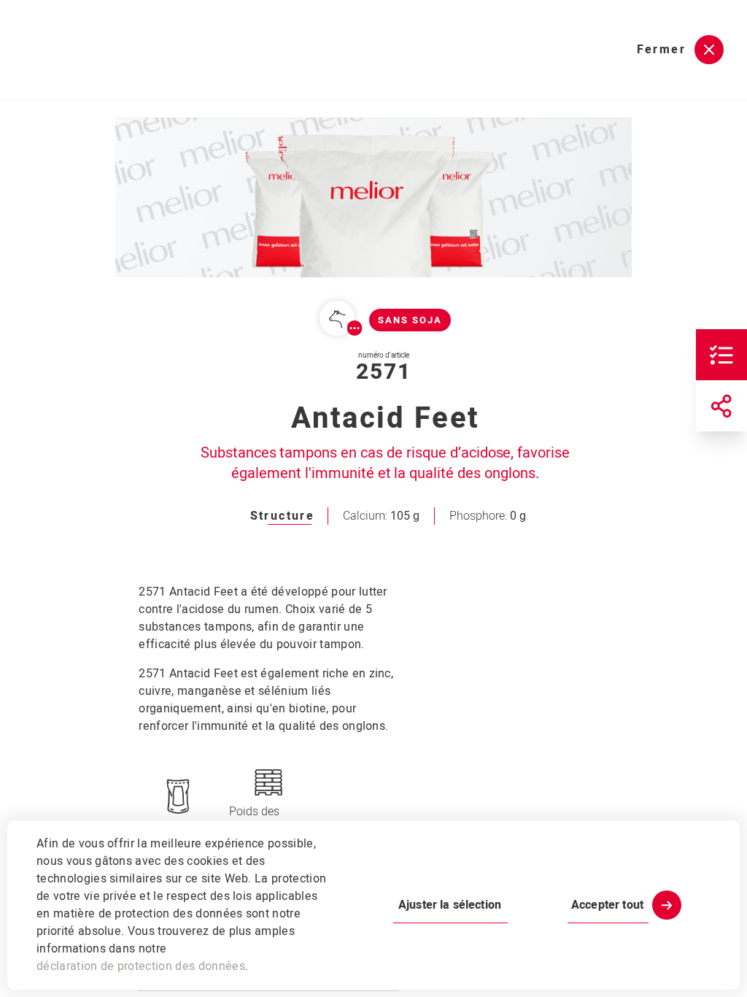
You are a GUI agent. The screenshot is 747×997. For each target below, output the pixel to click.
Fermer (661, 49)
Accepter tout (607, 905)
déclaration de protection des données (140, 966)
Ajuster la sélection (449, 905)
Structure (282, 516)
